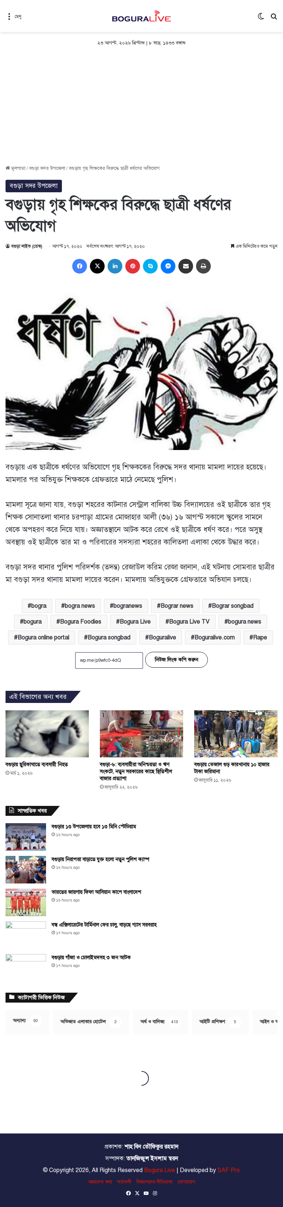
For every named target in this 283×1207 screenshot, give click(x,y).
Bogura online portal (43, 637)
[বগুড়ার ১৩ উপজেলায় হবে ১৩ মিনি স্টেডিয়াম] (26, 837)
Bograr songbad (233, 606)
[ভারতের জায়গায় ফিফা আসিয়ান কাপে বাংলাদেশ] (26, 902)
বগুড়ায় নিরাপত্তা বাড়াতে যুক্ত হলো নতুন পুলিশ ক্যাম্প (100, 859)
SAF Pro (228, 1170)
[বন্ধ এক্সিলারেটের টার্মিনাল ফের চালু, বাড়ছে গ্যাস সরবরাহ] (26, 935)
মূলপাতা (17, 168)
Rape (260, 637)
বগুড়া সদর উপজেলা (47, 168)
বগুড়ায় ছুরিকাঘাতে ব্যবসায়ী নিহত (37, 764)
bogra (38, 606)
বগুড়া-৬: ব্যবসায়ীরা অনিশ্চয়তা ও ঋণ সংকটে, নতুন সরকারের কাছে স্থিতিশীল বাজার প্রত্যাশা (136, 771)
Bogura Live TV (189, 621)
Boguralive (162, 637)
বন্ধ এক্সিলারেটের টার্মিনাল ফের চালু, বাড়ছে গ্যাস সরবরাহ (104, 925)
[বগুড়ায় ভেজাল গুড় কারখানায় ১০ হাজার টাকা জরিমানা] (235, 733)
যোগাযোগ (186, 1182)
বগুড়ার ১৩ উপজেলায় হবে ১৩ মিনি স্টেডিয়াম (94, 827)
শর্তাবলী (124, 1182)
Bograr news (177, 606)
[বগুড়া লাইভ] (141, 16)
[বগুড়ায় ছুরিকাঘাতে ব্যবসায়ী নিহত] (47, 733)
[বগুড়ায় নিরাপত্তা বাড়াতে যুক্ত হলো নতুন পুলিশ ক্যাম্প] (26, 869)
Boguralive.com (215, 637)
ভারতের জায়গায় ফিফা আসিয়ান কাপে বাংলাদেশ (96, 892)
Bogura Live (135, 621)
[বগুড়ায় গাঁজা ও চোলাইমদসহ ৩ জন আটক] (26, 968)
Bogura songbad (109, 637)
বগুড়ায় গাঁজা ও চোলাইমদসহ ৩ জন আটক (91, 957)
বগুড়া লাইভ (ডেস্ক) (26, 246)
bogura (33, 621)
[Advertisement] (141, 109)
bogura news (244, 621)
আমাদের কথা (100, 1182)
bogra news (80, 606)
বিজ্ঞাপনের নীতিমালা (154, 1182)
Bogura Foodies (80, 621)
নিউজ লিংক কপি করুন (176, 660)
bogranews (127, 606)
